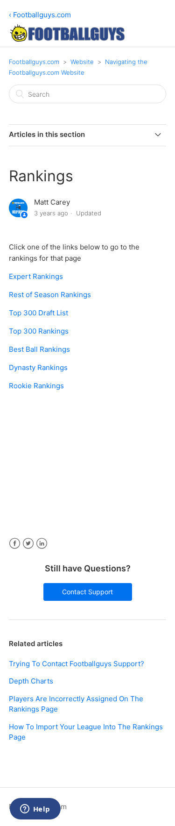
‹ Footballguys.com (40, 14)
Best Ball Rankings (39, 349)
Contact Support (87, 592)
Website (82, 61)
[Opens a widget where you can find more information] (35, 809)
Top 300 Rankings (39, 331)
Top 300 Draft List (38, 312)
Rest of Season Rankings (50, 294)
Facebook (15, 543)
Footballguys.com (34, 61)
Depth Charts (31, 680)
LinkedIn (42, 543)
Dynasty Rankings (38, 367)
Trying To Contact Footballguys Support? (76, 663)
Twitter (28, 543)
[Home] (67, 39)
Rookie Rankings (36, 385)
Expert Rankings (36, 276)
